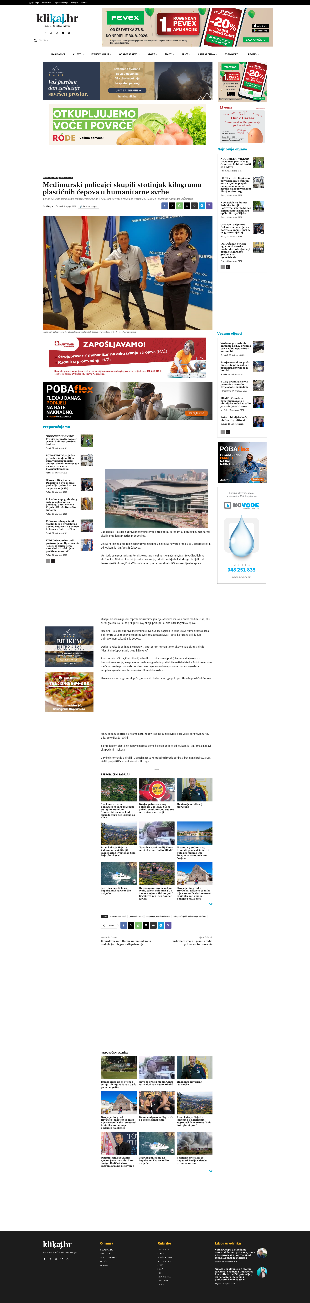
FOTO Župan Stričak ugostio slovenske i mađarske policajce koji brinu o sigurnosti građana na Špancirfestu (235, 250)
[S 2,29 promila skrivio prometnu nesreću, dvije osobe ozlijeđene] (258, 385)
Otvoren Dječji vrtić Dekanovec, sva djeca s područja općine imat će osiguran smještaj (61, 484)
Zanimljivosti (66, 178)
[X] (172, 205)
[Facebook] (45, 33)
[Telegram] (202, 205)
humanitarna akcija (118, 916)
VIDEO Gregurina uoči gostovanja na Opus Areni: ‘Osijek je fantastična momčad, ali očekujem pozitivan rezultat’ (62, 546)
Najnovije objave (232, 149)
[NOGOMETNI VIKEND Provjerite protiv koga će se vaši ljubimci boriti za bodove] (87, 440)
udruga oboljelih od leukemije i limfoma (189, 916)
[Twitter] (69, 33)
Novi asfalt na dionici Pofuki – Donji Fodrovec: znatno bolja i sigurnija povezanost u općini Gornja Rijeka (236, 208)
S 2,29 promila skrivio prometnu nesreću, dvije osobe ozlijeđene (234, 384)
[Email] (187, 205)
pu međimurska (135, 916)
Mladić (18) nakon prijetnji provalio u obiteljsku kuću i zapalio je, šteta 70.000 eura (236, 402)
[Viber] (209, 205)
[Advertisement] (127, 160)
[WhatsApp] (179, 205)
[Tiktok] (51, 33)
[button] (59, 40)
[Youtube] (63, 33)
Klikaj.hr (49, 206)
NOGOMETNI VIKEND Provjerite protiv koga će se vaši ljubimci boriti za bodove (61, 440)
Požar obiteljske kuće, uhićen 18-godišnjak (234, 419)
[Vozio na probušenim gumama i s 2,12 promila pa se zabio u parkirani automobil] (258, 347)
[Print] (194, 205)
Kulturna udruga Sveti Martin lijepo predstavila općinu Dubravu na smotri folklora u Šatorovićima (62, 525)
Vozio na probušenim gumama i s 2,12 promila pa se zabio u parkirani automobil (236, 347)
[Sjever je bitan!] (57, 19)
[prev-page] (48, 561)
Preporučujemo (50, 178)
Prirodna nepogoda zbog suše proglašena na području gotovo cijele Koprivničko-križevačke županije (61, 505)
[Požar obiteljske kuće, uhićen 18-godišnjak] (258, 421)
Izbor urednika (228, 1243)
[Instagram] (57, 33)
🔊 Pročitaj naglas (89, 206)
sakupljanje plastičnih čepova (158, 916)
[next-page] (53, 561)
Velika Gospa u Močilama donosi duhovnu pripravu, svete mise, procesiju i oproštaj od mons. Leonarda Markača (235, 1253)
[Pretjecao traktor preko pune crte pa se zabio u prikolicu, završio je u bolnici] (258, 366)
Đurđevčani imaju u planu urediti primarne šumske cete (191, 942)
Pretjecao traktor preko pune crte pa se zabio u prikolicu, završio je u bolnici (235, 366)
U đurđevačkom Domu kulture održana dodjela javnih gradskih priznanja (126, 942)
